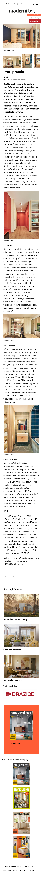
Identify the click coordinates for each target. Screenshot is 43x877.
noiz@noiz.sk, (9, 561)
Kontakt (27, 866)
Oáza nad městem (12, 650)
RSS (4, 870)
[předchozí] (5, 61)
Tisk (9, 870)
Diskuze (10, 576)
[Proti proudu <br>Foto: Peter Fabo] (12, 67)
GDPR (15, 870)
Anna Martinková (19, 79)
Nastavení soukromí (26, 870)
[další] (38, 61)
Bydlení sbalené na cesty (15, 619)
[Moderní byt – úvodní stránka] (22, 12)
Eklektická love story (13, 680)
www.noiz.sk (22, 564)
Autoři (34, 866)
